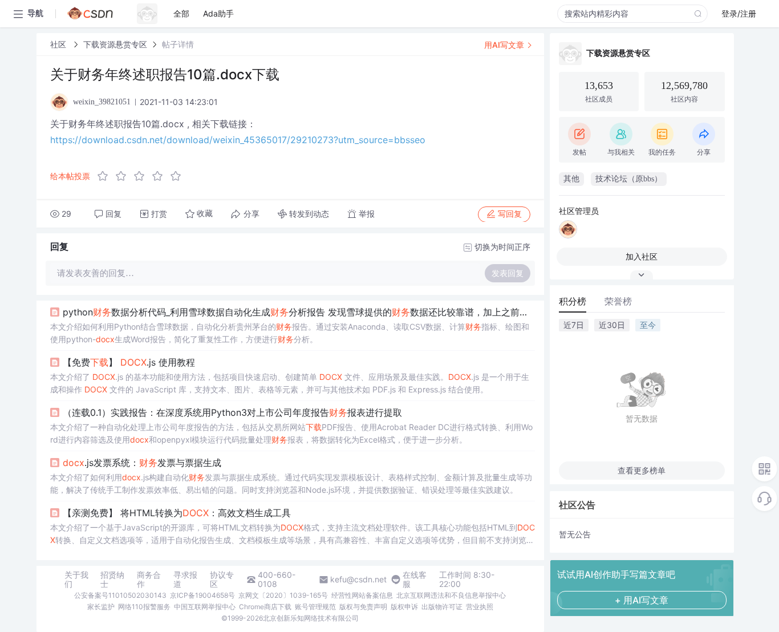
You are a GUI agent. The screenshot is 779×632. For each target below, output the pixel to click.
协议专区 (222, 579)
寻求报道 (185, 579)
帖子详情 (178, 44)
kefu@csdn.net (358, 579)
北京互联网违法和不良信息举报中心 (451, 595)
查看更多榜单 (642, 470)
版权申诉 (404, 606)
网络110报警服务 (144, 606)
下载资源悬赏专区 (115, 44)
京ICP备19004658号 (202, 595)
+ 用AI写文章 (641, 600)
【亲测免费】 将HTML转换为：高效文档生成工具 (177, 512)
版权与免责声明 (363, 606)
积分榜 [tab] (572, 301)
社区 (59, 44)
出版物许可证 (441, 606)
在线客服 (415, 579)
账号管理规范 (315, 606)
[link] (59, 44)
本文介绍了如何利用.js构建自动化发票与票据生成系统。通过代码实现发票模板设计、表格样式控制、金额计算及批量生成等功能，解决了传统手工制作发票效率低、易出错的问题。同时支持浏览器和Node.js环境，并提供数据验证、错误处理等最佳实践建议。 (291, 483)
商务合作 (149, 579)
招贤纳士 (112, 579)
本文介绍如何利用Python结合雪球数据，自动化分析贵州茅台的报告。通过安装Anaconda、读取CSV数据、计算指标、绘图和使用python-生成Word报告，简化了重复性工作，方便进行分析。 (289, 333)
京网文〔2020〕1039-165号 (283, 595)
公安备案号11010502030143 (120, 595)
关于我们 (76, 579)
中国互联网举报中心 (205, 606)
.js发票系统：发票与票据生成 (142, 462)
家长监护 (101, 606)
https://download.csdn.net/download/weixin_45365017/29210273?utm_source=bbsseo (237, 139)
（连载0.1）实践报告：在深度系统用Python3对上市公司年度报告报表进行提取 (232, 412)
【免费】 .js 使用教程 (129, 362)
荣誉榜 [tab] (618, 301)
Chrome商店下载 (265, 606)
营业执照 (479, 606)
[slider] (142, 176)
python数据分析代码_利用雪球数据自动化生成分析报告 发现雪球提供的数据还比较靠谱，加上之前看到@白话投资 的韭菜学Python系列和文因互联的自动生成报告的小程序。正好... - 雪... (299, 312)
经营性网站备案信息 (362, 595)
